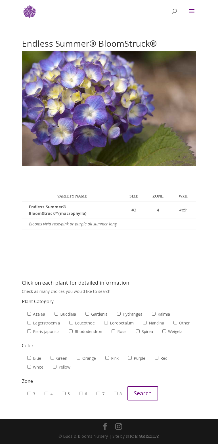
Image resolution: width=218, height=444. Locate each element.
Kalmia (163, 314)
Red (163, 358)
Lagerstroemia (46, 323)
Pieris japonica (46, 331)
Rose (121, 331)
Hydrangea (131, 314)
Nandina (156, 323)
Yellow (63, 367)
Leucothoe (84, 323)
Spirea (147, 331)
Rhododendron (88, 331)
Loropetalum (121, 323)
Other (184, 323)
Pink (114, 358)
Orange (88, 358)
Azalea (38, 314)
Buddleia (67, 314)
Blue (36, 358)
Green (61, 358)
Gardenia (99, 314)
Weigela (175, 331)
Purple (139, 358)
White (37, 367)
